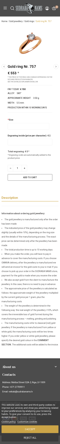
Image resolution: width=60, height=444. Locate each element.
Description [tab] (10, 198)
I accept (30, 429)
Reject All (30, 437)
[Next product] (56, 66)
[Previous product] (4, 66)
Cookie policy (9, 421)
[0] (54, 8)
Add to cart (30, 177)
